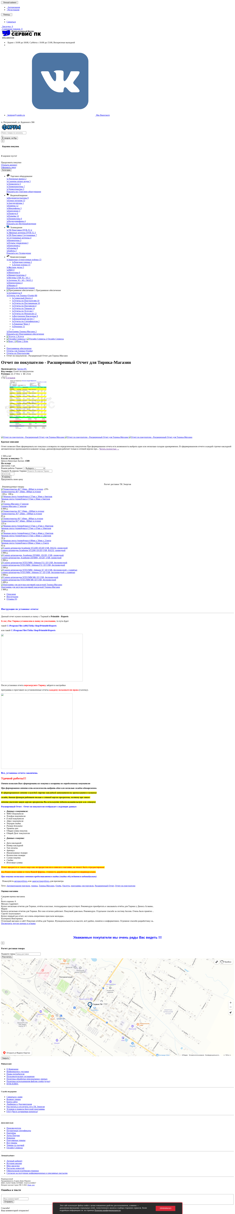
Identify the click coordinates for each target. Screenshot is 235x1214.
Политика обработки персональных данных (27, 1079)
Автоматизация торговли (18, 886)
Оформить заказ (8, 167)
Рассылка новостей (15, 1168)
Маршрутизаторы (16, 275)
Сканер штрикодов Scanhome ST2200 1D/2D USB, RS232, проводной (33, 550)
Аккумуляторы (15, 203)
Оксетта (66, 886)
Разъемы (13, 216)
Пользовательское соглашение (21, 1076)
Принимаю (165, 1208)
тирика (34, 886)
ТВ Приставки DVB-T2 (19, 230)
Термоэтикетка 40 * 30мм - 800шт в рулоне (21, 491)
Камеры (12, 206)
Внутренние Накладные (25, 316)
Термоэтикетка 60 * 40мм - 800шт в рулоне (21, 521)
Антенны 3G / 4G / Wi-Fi (20, 280)
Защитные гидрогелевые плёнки (24, 259)
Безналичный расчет (23, 319)
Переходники (14, 283)
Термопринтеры (16, 186)
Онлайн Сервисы (15, 1148)
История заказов (14, 1163)
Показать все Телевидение (19, 253)
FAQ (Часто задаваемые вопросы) (22, 1111)
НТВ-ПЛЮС (12, 1084)
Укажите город (8, 954)
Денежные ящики (16, 179)
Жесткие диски (15, 267)
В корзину (6, 477)
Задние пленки (21, 265)
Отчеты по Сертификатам (25, 321)
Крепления (13, 245)
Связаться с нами (14, 1097)
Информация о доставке (18, 1071)
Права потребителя (15, 1074)
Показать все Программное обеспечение (25, 334)
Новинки (11, 1138)
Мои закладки (13, 1166)
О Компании (12, 1069)
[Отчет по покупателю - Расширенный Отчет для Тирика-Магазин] (29, 435)
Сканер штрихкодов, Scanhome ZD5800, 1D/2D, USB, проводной (31, 558)
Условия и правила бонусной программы (26, 1109)
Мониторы (13, 272)
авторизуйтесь (20, 881)
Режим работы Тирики (12, 468)
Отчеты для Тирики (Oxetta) (22, 295)
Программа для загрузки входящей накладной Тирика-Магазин (30, 587)
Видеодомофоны (16, 221)
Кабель (11, 251)
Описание (11, 594)
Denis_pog (31, 1185)
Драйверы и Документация (19, 1104)
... (13, 329)
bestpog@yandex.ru (16, 115)
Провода (12, 213)
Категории (6, 170)
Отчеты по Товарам (23, 308)
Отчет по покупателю (125, 886)
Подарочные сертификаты (19, 1130)
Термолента (14, 184)
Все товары (12, 1143)
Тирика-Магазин (46, 886)
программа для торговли (82, 886)
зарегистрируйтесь (41, 881)
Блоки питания (16, 200)
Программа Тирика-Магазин (22, 331)
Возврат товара (14, 1099)
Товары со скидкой (15, 1145)
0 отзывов (10, 378)
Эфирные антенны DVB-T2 (21, 232)
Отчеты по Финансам (24, 313)
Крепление (13, 211)
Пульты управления (17, 243)
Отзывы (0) (12, 599)
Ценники (18, 326)
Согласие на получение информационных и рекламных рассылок (37, 1173)
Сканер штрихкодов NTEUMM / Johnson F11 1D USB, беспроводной (33, 565)
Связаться (11, 22)
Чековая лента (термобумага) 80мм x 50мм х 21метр (25, 543)
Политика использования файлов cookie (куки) (28, 1081)
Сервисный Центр (22, 298)
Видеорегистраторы (18, 198)
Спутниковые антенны (19, 238)
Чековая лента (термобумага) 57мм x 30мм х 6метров (25, 499)
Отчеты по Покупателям (25, 300)
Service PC (22, 369)
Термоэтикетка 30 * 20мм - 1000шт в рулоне (21, 513)
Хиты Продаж (13, 1135)
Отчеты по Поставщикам (26, 303)
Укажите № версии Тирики (14, 471)
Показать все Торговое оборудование (24, 191)
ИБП (10, 270)
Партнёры (11, 1133)
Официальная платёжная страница (23, 1171)
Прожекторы (14, 218)
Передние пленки (22, 262)
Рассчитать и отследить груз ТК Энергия (26, 1106)
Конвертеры (14, 240)
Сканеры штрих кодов (19, 181)
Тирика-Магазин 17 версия (13, 506)
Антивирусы (14, 293)
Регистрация (13, 10)
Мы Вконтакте (102, 115)
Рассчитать (7, 957)
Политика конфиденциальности (108, 1210)
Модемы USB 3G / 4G (18, 278)
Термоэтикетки (15, 189)
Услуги (20, 336)
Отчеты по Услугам (22, 311)
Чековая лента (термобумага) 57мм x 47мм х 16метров (26, 528)
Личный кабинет (14, 1161)
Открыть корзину (9, 165)
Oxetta (58, 886)
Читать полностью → (109, 449)
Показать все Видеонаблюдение (21, 224)
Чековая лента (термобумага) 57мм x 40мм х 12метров (26, 536)
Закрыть (5, 1058)
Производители (14, 1128)
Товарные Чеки (21, 324)
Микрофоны (14, 208)
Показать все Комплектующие (21, 288)
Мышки (12, 285)
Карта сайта (12, 1102)
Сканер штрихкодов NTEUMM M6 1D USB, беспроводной (28, 580)
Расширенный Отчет (104, 886)
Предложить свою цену (12, 479)
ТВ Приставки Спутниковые (22, 235)
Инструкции (12, 596)
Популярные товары (16, 1140)
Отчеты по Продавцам (24, 306)
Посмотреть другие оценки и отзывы (18, 923)
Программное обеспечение (19, 348)
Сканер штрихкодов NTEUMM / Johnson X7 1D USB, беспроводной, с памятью (38, 572)
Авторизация (13, 7)
